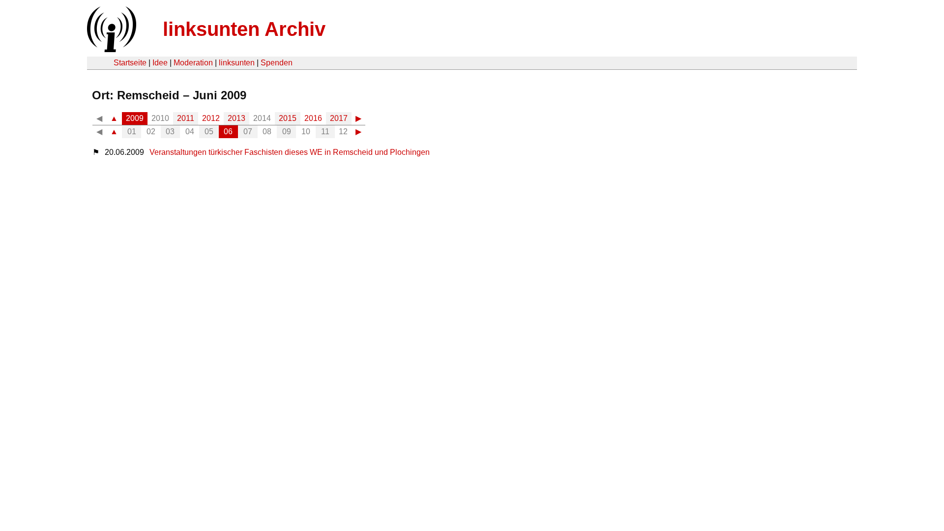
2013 (236, 118)
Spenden (277, 63)
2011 (185, 118)
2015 (287, 118)
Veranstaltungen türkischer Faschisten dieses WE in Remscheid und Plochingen (289, 152)
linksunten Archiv (244, 29)
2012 (211, 118)
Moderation (193, 63)
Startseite (130, 63)
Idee (160, 63)
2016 (313, 118)
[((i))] (110, 49)
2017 (339, 118)
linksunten (237, 63)
